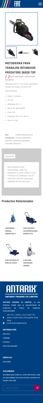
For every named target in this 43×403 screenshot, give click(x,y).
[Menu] (32, 4)
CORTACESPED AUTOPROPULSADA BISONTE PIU (30, 231)
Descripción (9, 157)
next (35, 29)
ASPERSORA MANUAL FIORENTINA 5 (10, 231)
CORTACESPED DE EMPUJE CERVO (12, 261)
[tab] (9, 156)
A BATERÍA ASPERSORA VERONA (27, 263)
